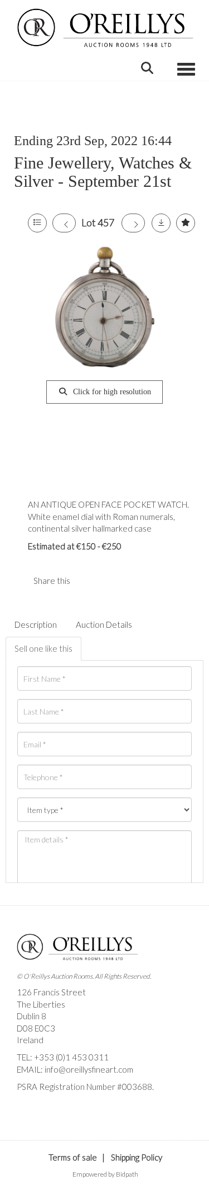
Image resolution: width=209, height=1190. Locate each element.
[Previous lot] (64, 223)
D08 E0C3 (36, 1028)
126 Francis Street (51, 992)
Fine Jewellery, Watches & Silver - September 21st (103, 171)
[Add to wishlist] (185, 223)
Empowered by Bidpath (105, 1174)
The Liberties (41, 1004)
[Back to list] (37, 223)
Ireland (30, 1040)
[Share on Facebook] (88, 581)
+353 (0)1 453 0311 (71, 1057)
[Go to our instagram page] (110, 581)
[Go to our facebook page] (27, 1106)
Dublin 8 (31, 1016)
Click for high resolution (111, 392)
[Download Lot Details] (161, 223)
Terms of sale (72, 1157)
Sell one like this (43, 648)
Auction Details (104, 624)
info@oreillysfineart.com (89, 1069)
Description (35, 624)
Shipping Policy (136, 1157)
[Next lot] (133, 223)
